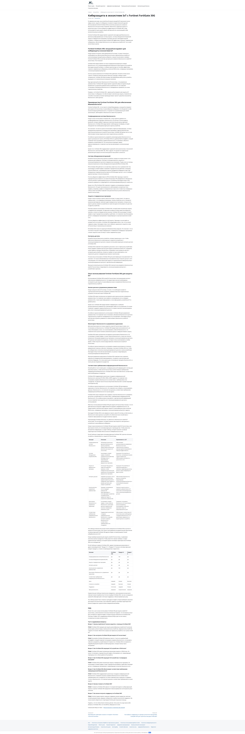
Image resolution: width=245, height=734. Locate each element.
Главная (90, 12)
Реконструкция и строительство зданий (114, 707)
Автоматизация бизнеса (143, 6)
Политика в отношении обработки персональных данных (105, 722)
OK (149, 732)
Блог (89, 722)
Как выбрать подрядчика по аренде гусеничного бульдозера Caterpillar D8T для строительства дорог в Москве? (140, 714)
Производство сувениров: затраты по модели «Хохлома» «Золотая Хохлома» (103, 714)
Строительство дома (93, 8)
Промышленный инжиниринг (128, 6)
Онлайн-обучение (123, 727)
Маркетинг (153, 727)
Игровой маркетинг (100, 6)
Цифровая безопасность (143, 727)
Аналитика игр (133, 727)
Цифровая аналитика (93, 729)
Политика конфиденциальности (148, 722)
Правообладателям (92, 724)
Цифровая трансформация (113, 6)
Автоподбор (115, 727)
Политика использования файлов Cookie (130, 722)
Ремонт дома (91, 6)
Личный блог (96, 12)
